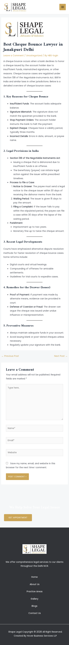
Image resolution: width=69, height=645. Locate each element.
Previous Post (10, 356)
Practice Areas (35, 591)
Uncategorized (34, 55)
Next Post (61, 356)
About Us (34, 584)
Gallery (34, 598)
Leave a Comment (13, 55)
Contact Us (34, 613)
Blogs (34, 606)
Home (34, 577)
